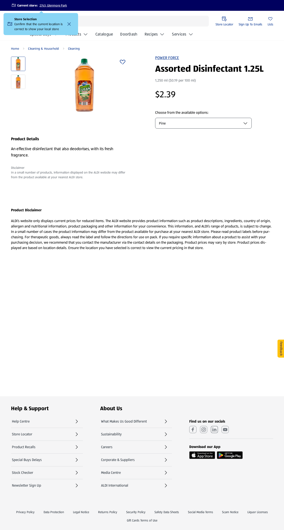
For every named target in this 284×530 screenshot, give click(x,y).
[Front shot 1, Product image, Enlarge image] (84, 85)
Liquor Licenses (257, 512)
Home (15, 48)
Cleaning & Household (43, 48)
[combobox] (203, 123)
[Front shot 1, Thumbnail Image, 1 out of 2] (18, 64)
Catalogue (104, 35)
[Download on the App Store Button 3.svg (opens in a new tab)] (202, 455)
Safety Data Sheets (166, 512)
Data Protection (54, 512)
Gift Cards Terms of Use (142, 520)
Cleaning (74, 48)
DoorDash (128, 35)
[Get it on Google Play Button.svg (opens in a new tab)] (230, 455)
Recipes (151, 34)
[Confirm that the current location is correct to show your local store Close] (69, 24)
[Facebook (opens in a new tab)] (192, 429)
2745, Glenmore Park (53, 5)
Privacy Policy (25, 512)
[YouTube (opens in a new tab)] (225, 429)
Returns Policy (107, 512)
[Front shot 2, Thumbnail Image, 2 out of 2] (18, 82)
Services (179, 34)
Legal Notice (81, 512)
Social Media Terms (200, 512)
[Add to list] (122, 62)
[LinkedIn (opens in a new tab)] (214, 429)
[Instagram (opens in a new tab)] (203, 429)
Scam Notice (230, 512)
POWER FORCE (167, 58)
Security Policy (135, 512)
